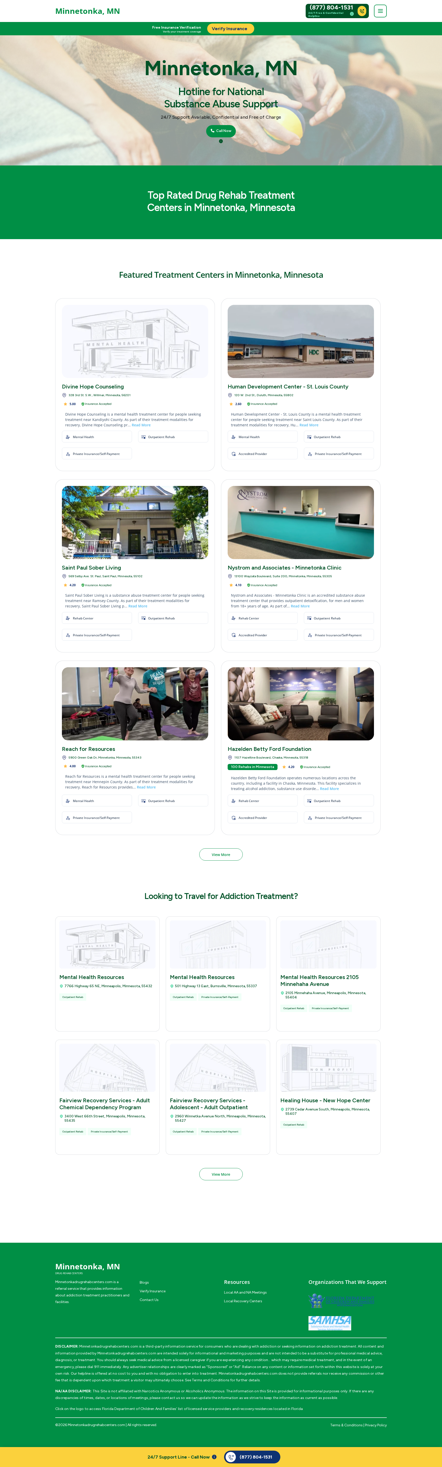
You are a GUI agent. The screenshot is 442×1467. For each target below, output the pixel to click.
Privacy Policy (376, 1425)
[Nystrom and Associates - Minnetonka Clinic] (301, 522)
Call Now (223, 131)
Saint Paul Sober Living (91, 567)
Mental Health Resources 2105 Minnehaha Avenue (319, 980)
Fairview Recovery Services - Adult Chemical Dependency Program (104, 1104)
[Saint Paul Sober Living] (135, 522)
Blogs (144, 1282)
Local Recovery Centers (243, 1301)
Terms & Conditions (346, 1425)
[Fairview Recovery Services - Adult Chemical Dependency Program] (107, 1068)
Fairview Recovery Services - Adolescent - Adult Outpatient (209, 1104)
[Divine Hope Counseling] (135, 341)
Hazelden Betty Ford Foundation (269, 749)
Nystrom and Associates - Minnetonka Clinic (284, 567)
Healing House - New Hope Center (325, 1100)
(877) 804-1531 (331, 7)
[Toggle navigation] (380, 11)
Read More (141, 425)
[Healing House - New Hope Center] (328, 1068)
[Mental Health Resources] (107, 944)
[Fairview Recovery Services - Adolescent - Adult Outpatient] (218, 1068)
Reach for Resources (88, 749)
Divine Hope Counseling (93, 386)
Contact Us (149, 1300)
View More (221, 854)
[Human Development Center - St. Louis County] (301, 341)
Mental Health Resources (91, 977)
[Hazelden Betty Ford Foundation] (301, 703)
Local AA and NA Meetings (245, 1292)
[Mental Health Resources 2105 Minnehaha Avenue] (328, 944)
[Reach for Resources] (135, 703)
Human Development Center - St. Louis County (288, 386)
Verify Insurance (152, 1291)
